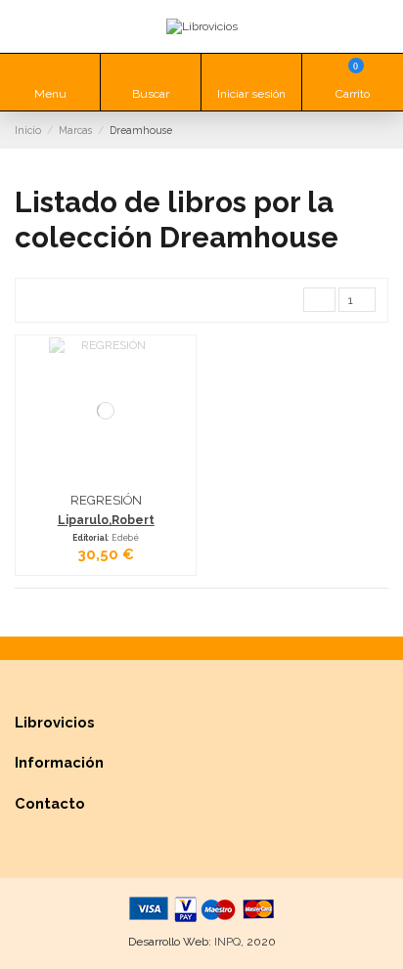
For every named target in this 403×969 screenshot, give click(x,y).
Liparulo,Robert (106, 520)
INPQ (227, 941)
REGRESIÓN (106, 500)
